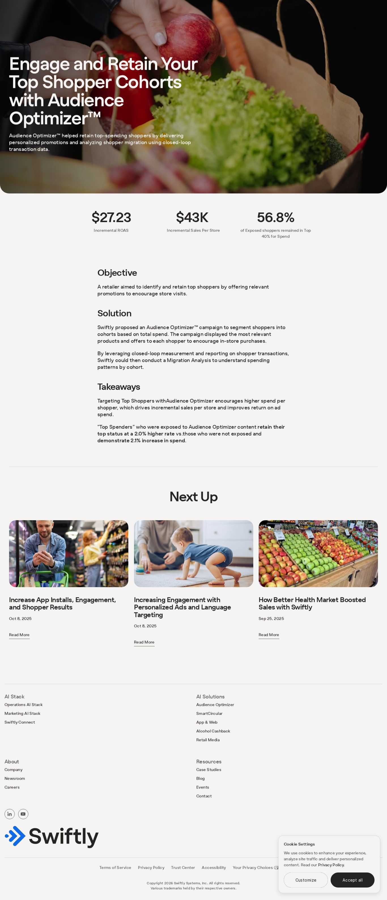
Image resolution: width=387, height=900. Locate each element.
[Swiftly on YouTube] (23, 814)
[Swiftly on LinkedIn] (10, 814)
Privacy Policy (331, 864)
